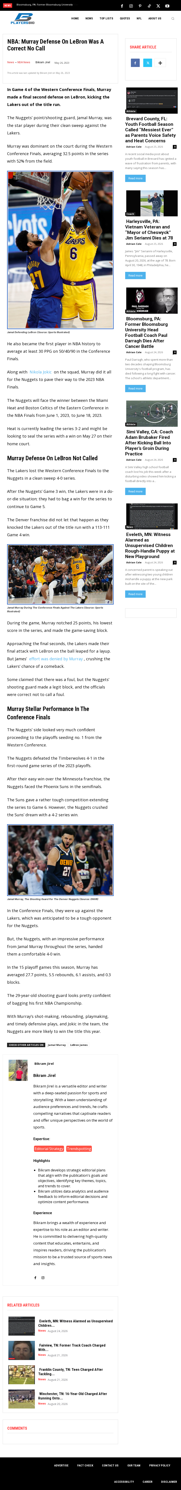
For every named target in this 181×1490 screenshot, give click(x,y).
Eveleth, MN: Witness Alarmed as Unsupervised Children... (75, 1323)
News (10, 62)
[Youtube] (167, 6)
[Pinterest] (140, 6)
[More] (160, 62)
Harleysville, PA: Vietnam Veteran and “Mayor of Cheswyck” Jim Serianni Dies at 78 (149, 230)
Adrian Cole (133, 146)
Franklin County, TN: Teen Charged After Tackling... (70, 1371)
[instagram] (42, 1275)
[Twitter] (158, 6)
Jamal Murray (57, 1045)
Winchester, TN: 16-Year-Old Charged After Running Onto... (72, 1396)
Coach (130, 213)
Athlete (131, 111)
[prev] (92, 6)
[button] (173, 18)
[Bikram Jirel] (18, 1170)
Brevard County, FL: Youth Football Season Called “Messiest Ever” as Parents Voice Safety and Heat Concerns (150, 129)
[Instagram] (131, 6)
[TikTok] (149, 6)
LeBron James (79, 1045)
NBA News (23, 62)
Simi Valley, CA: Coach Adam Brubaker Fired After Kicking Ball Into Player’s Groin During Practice (149, 442)
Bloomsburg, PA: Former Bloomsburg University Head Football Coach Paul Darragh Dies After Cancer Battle (146, 332)
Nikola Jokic (41, 372)
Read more (135, 178)
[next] (99, 6)
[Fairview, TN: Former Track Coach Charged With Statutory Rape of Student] (20, 1349)
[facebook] (35, 1275)
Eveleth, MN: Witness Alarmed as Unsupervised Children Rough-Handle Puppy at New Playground (150, 545)
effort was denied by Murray (56, 658)
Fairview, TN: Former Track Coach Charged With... (72, 1347)
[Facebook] (122, 6)
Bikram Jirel (43, 62)
